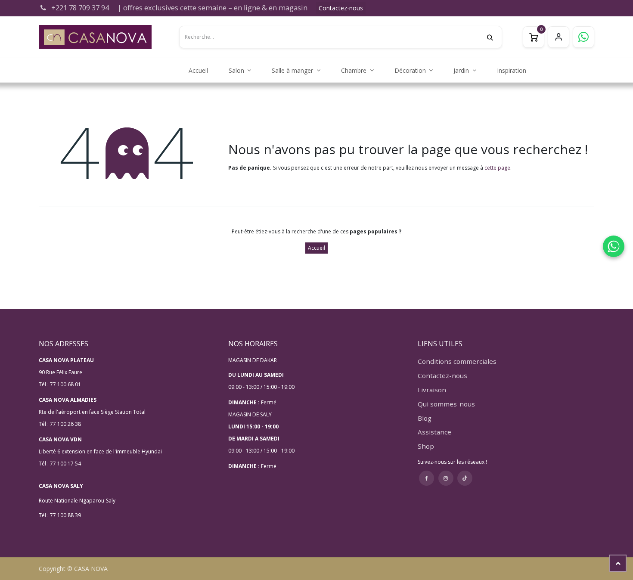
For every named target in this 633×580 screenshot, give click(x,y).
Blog (424, 418)
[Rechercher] (494, 37)
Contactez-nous (341, 8)
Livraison (432, 389)
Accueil (316, 247)
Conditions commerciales (457, 361)
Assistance (434, 432)
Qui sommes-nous (446, 404)
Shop (426, 446)
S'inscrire (558, 37)
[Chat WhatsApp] (613, 246)
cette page (497, 167)
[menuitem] (198, 70)
